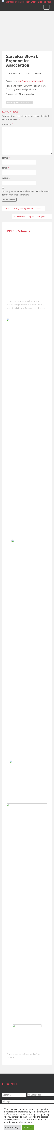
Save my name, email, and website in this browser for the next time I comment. (25, 193)
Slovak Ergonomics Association (19, 102)
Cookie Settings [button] (12, 1127)
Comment (7, 124)
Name (6, 157)
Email (5, 167)
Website (6, 178)
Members (38, 73)
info (28, 73)
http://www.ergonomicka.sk (30, 81)
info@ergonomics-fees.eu (33, 308)
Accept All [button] (28, 1127)
